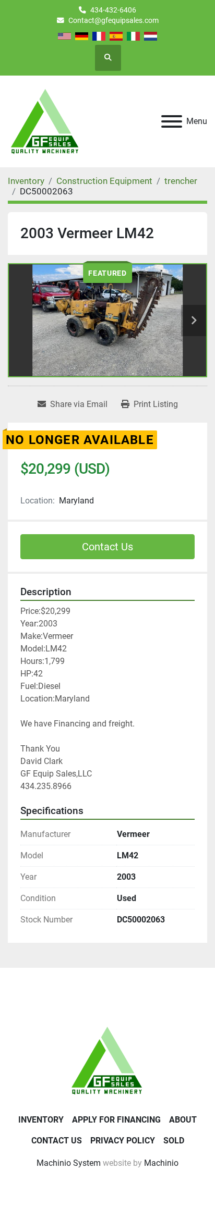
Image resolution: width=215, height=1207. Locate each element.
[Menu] (171, 121)
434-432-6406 (113, 10)
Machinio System (69, 1163)
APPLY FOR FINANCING (116, 1120)
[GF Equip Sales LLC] (107, 1060)
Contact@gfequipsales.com (113, 20)
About (183, 1120)
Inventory (41, 1120)
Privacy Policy (122, 1141)
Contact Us (107, 546)
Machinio (161, 1163)
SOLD (173, 1141)
